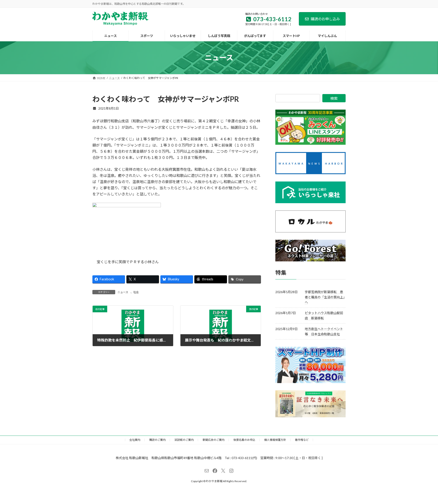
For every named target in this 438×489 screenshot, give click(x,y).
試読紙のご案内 (184, 440)
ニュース (122, 292)
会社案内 (134, 440)
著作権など (302, 440)
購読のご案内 (157, 440)
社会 (136, 292)
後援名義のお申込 (244, 440)
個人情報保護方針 (275, 440)
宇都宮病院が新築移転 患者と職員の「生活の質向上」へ (325, 297)
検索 (334, 98)
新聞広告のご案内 (213, 440)
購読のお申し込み (325, 19)
